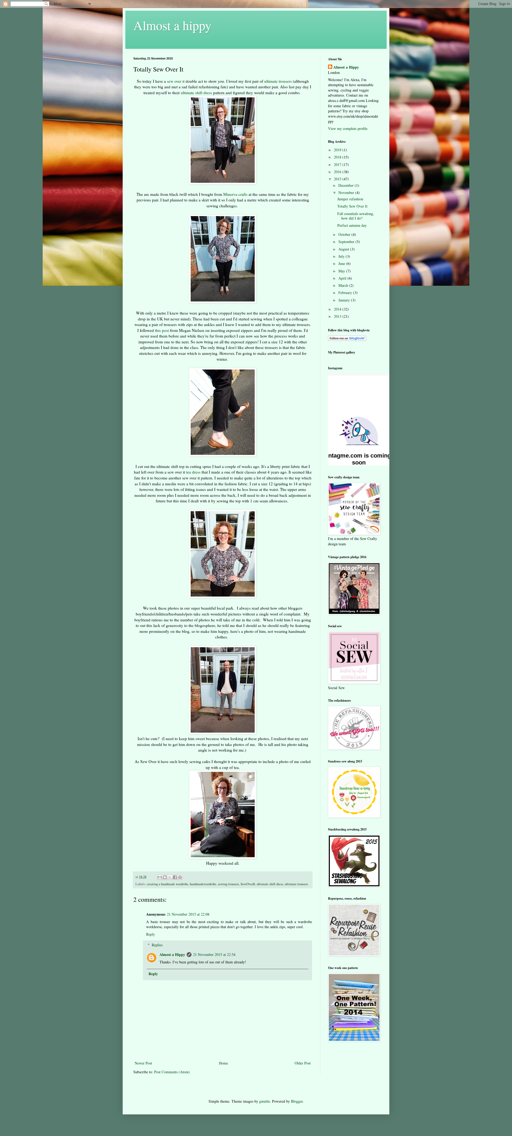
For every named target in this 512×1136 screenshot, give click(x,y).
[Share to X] (170, 877)
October (344, 234)
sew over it (175, 81)
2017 (338, 164)
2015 (338, 178)
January (344, 300)
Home (223, 1063)
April (342, 278)
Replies (157, 944)
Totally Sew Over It (352, 206)
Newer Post (143, 1063)
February (345, 292)
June (342, 263)
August (344, 249)
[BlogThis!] (164, 877)
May (342, 270)
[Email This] (159, 877)
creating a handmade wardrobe (167, 884)
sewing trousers (228, 884)
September (346, 241)
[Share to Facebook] (175, 877)
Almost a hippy (172, 25)
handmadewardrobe (203, 884)
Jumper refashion (350, 198)
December (346, 185)
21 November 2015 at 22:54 (214, 954)
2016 (338, 171)
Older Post (303, 1063)
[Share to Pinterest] (180, 877)
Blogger (297, 1101)
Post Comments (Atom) (172, 1071)
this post (162, 330)
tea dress (193, 472)
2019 (338, 149)
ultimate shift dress (196, 92)
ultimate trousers (278, 81)
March (343, 285)
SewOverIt (248, 884)
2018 (338, 157)
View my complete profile (347, 128)
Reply (150, 934)
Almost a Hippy (172, 954)
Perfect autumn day (352, 225)
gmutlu (264, 1101)
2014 (338, 309)
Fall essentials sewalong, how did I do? (355, 216)
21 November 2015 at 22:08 (188, 914)
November (346, 192)
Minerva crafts (235, 194)
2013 (338, 316)
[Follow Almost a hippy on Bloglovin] (347, 339)
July (342, 256)
